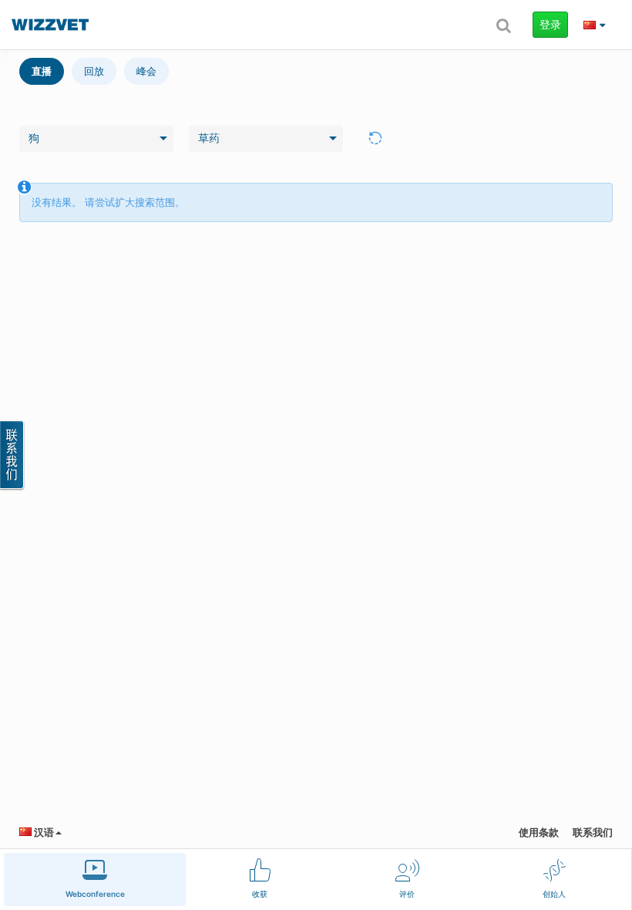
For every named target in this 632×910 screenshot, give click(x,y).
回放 (94, 71)
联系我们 (593, 832)
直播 (42, 71)
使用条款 (539, 832)
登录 (550, 24)
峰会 (146, 71)
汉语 (43, 832)
